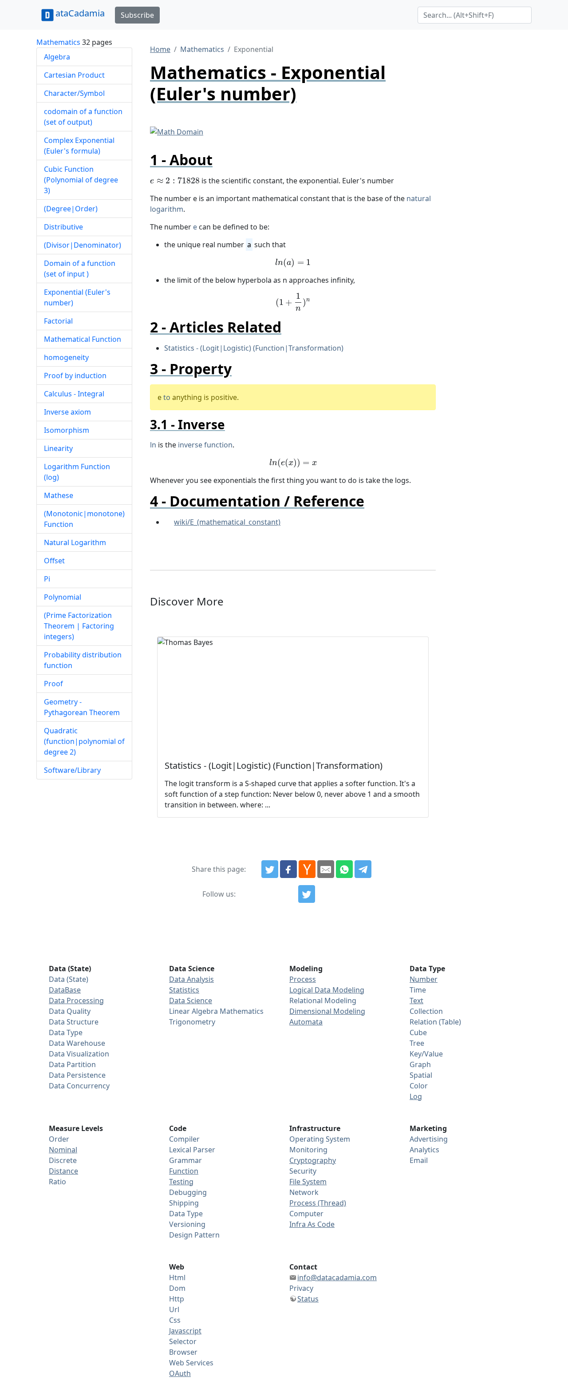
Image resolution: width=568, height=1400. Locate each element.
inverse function (205, 445)
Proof (53, 683)
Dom (177, 1288)
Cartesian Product (74, 75)
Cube (418, 1032)
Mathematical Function (82, 339)
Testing (181, 1181)
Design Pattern (194, 1235)
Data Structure (74, 1022)
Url (174, 1309)
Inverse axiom (67, 412)
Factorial (58, 321)
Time (418, 990)
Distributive (63, 227)
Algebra (57, 57)
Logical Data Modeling (326, 990)
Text (416, 1000)
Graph (420, 1064)
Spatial (421, 1075)
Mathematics (58, 42)
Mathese (58, 495)
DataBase (65, 990)
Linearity (58, 448)
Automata (306, 1022)
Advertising (429, 1139)
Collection (426, 1011)
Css (175, 1320)
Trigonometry (192, 1022)
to (166, 397)
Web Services (191, 1363)
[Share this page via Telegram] (363, 869)
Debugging (188, 1192)
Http (176, 1299)
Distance (63, 1171)
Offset (54, 561)
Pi (47, 579)
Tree (417, 1043)
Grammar (185, 1160)
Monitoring (308, 1150)
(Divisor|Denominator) (82, 245)
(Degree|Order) (71, 209)
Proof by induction (75, 375)
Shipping (184, 1203)
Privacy (301, 1288)
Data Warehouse (77, 1043)
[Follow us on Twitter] (306, 894)
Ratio (57, 1181)
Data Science (190, 1000)
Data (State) (68, 979)
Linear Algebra (193, 1011)
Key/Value (426, 1054)
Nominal (63, 1150)
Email (419, 1160)
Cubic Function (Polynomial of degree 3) (81, 179)
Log (416, 1096)
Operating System (319, 1139)
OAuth (180, 1373)
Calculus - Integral (74, 394)
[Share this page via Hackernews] (307, 869)
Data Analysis (191, 979)
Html (177, 1277)
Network (304, 1192)
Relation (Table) (435, 1022)
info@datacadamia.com (337, 1277)
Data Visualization (79, 1054)
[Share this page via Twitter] (269, 869)
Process (302, 979)
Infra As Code (312, 1224)
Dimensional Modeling (327, 1011)
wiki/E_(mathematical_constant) (227, 522)
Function (183, 1171)
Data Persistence (77, 1075)
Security (302, 1171)
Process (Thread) (317, 1203)
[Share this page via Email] (325, 869)
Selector (183, 1341)
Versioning (187, 1224)
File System (308, 1181)
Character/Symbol (74, 93)
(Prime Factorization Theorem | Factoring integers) (79, 625)
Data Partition (72, 1064)
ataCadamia (80, 13)
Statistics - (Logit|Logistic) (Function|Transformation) (253, 348)
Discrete (63, 1160)
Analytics (424, 1150)
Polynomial (62, 597)
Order (59, 1139)
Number (424, 979)
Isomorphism (66, 430)
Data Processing (76, 1000)
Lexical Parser (192, 1150)
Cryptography (312, 1160)
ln (153, 445)
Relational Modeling (322, 1000)
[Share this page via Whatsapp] (344, 869)
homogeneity (66, 357)
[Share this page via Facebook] (288, 869)
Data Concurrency (79, 1086)
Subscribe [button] (137, 15)
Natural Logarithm (75, 542)
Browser (183, 1352)
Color (419, 1086)
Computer (306, 1213)
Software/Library (72, 770)
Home (160, 49)
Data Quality (70, 1011)
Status (308, 1299)
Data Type (66, 1032)
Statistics (184, 990)
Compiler (184, 1139)
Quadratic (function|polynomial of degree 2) (84, 741)
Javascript (185, 1331)
